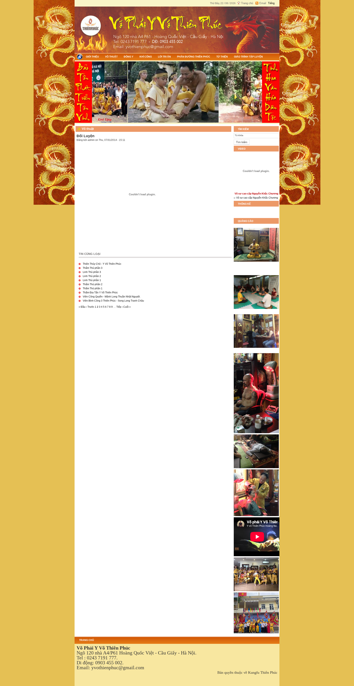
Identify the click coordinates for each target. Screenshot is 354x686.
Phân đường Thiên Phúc (193, 56)
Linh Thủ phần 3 (92, 272)
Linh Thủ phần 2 (92, 276)
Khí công (146, 56)
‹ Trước (90, 306)
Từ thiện (222, 56)
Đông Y (128, 56)
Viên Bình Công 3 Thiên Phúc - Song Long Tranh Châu (113, 300)
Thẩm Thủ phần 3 (92, 268)
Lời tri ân (164, 56)
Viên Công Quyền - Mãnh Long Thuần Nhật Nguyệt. (111, 296)
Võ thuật (111, 56)
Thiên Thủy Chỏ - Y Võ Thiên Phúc (102, 263)
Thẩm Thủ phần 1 (92, 288)
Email (262, 3)
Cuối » (127, 306)
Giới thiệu (92, 56)
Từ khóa (239, 135)
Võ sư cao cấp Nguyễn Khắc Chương (257, 197)
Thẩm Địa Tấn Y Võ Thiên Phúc (100, 292)
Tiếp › (119, 306)
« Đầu (82, 306)
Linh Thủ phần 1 (92, 280)
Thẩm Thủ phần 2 (92, 284)
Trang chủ (247, 3)
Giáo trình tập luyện (248, 56)
